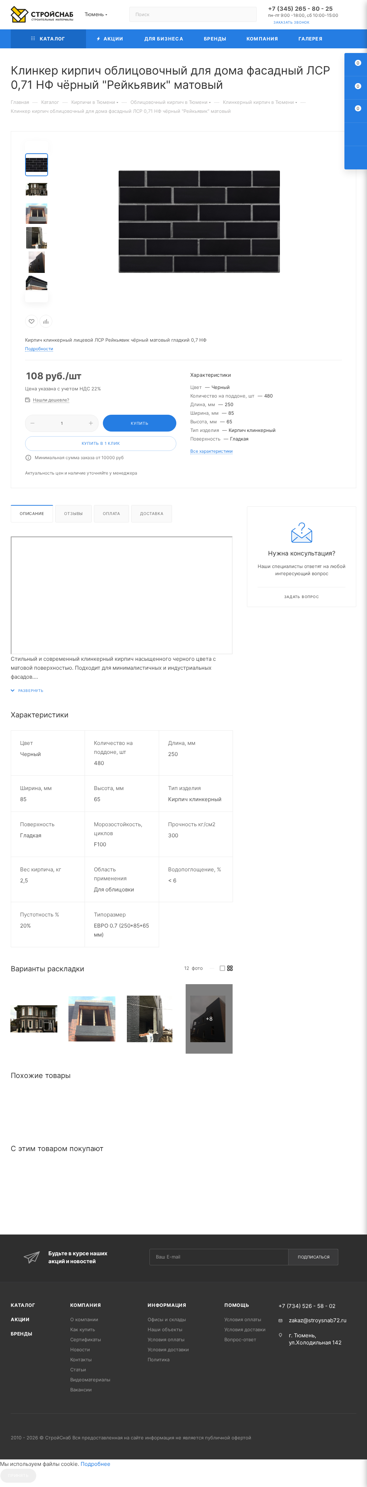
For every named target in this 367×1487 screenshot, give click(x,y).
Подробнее (95, 1463)
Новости (80, 1349)
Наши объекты (165, 1329)
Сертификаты (85, 1339)
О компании (84, 1319)
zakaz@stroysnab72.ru (318, 1320)
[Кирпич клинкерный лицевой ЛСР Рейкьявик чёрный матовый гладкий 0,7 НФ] (33, 1019)
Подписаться (314, 1257)
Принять (18, 1475)
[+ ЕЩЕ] (344, 38)
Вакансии (81, 1389)
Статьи (78, 1369)
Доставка (151, 513)
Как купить (82, 1329)
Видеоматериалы (90, 1379)
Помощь (236, 1305)
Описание (32, 513)
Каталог (23, 1305)
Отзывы (73, 513)
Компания (85, 1305)
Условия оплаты (166, 1339)
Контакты (81, 1359)
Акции (20, 1319)
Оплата (111, 513)
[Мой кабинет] (353, 15)
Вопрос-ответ (240, 1339)
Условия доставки (168, 1349)
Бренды (22, 1334)
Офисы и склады (167, 1319)
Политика (159, 1359)
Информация (167, 1305)
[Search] (248, 14)
